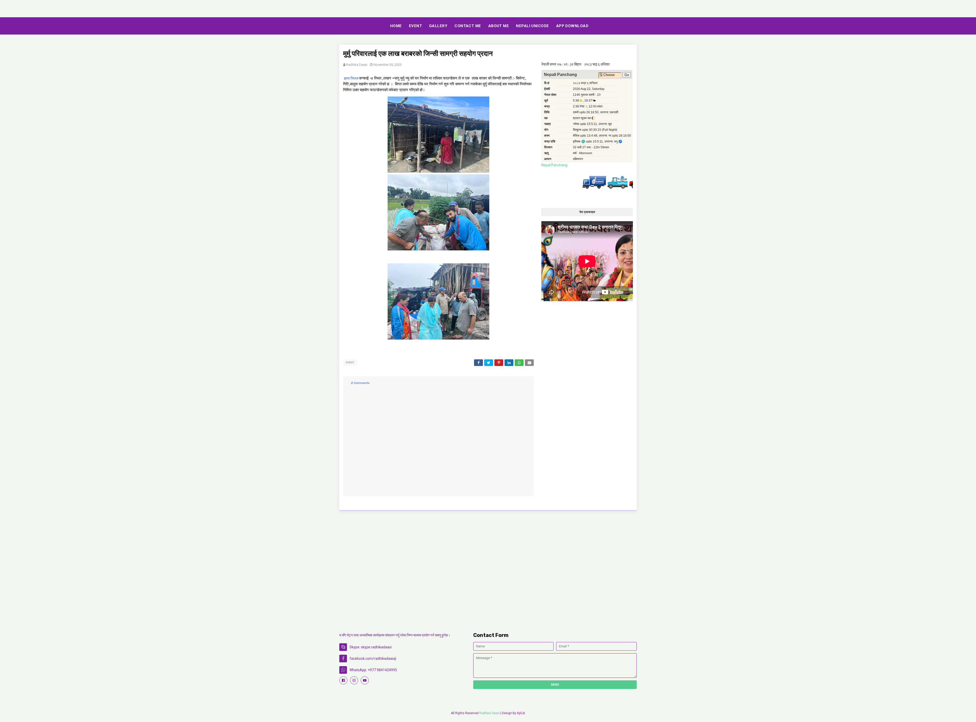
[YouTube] (615, 187)
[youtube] (365, 680)
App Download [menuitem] (572, 26)
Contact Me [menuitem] (467, 26)
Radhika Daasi (356, 65)
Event (350, 362)
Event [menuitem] (415, 26)
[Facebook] (565, 187)
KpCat (521, 713)
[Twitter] (588, 187)
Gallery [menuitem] (438, 26)
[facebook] (343, 680)
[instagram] (354, 680)
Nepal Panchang (554, 165)
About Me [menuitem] (498, 26)
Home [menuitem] (396, 26)
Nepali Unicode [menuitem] (532, 26)
